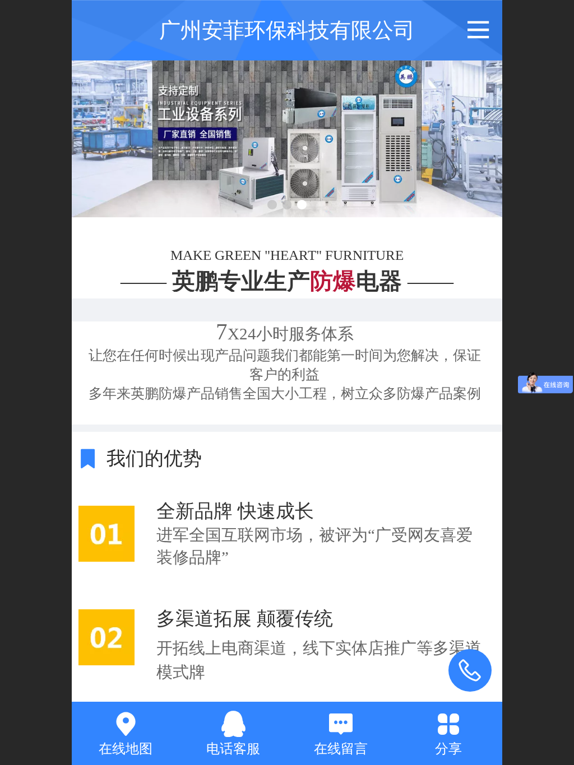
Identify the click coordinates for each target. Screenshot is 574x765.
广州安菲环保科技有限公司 (287, 30)
